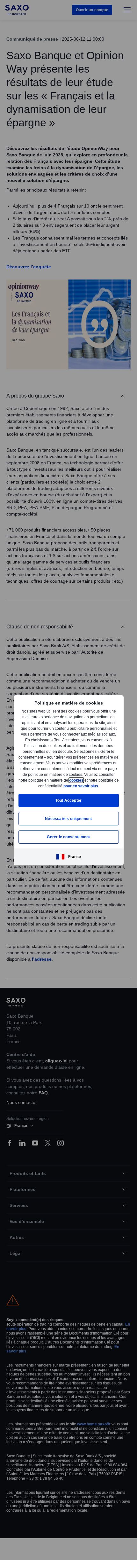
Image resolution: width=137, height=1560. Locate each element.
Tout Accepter (69, 803)
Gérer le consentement (68, 839)
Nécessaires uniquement (68, 821)
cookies (30, 783)
